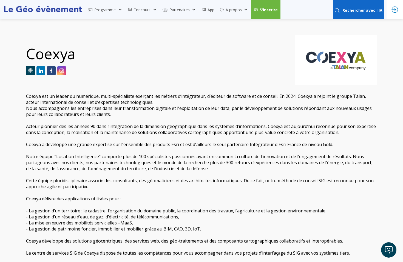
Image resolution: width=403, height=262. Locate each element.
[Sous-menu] (120, 9)
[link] (105, 9)
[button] (265, 9)
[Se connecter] (395, 9)
